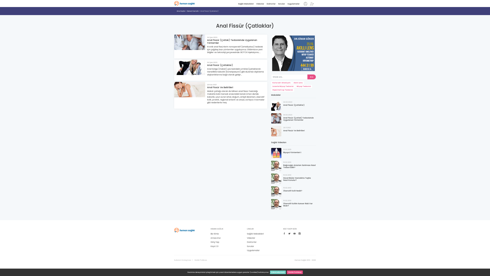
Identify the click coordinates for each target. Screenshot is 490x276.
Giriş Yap (215, 242)
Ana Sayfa (181, 11)
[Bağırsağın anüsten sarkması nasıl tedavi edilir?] (276, 165)
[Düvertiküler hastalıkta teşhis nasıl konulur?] (276, 178)
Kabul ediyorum (278, 272)
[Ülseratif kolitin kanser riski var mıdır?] (276, 204)
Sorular (281, 4)
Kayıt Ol (214, 246)
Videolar (260, 4)
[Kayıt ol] (312, 5)
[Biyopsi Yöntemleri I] (276, 152)
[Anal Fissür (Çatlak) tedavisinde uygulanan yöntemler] (276, 118)
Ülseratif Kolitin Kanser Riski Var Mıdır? (298, 204)
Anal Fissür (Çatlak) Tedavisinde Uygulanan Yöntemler (232, 41)
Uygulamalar (293, 4)
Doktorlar (271, 4)
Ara (311, 77)
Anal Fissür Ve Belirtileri (220, 87)
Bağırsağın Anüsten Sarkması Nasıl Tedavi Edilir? (299, 166)
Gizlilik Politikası (295, 272)
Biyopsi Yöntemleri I (292, 152)
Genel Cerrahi (193, 11)
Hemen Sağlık (184, 3)
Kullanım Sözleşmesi (182, 260)
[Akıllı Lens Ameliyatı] (293, 53)
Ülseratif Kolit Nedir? (292, 190)
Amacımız (216, 238)
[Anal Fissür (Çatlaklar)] (276, 105)
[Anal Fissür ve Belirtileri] (276, 131)
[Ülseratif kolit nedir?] (276, 191)
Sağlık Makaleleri (246, 4)
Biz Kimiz (215, 233)
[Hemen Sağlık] (184, 230)
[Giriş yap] (305, 5)
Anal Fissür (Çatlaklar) (209, 11)
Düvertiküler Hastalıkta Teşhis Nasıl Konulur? (297, 179)
